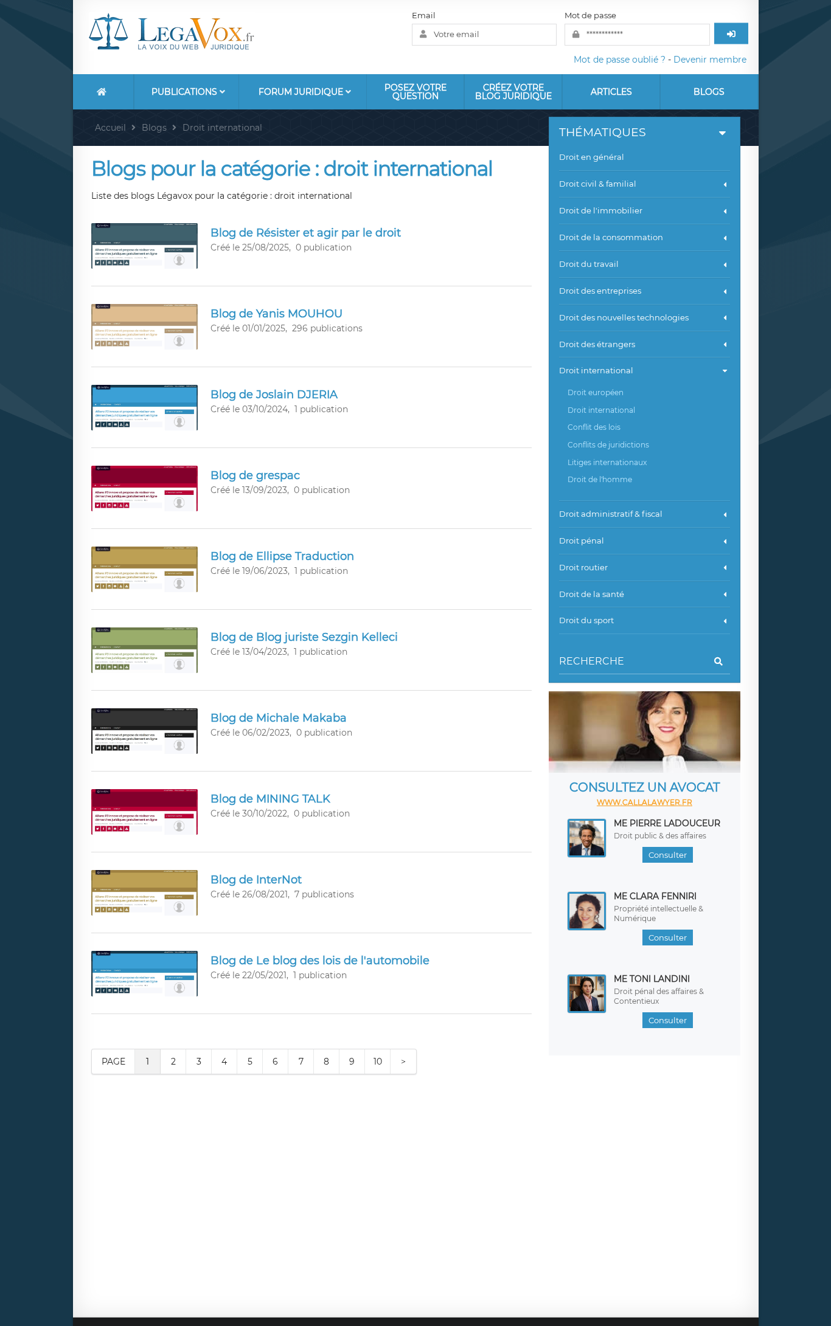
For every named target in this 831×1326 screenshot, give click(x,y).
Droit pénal (581, 540)
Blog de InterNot (256, 880)
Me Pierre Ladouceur (667, 823)
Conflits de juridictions (608, 444)
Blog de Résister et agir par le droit (305, 233)
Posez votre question (415, 92)
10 (378, 1061)
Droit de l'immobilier (600, 210)
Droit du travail (589, 264)
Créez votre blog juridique (513, 92)
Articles (611, 91)
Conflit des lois (594, 427)
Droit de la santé (591, 594)
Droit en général (591, 157)
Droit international (596, 370)
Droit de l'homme (600, 479)
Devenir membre (709, 59)
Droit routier (583, 567)
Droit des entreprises (600, 290)
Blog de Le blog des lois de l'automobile (319, 961)
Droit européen (596, 392)
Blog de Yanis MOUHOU (276, 314)
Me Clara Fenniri (655, 896)
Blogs (709, 91)
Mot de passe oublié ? (620, 59)
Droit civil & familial (597, 183)
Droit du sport (586, 620)
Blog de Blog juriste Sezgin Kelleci (304, 637)
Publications (185, 92)
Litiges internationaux (607, 462)
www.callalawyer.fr (644, 802)
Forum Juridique (302, 92)
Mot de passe (590, 15)
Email (424, 15)
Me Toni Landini (652, 978)
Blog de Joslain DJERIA (274, 394)
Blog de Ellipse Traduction (282, 556)
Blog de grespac (255, 475)
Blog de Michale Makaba (278, 718)
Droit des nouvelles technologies (624, 317)
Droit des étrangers (597, 344)
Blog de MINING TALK (270, 799)
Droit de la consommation (611, 237)
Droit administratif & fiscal (610, 514)
